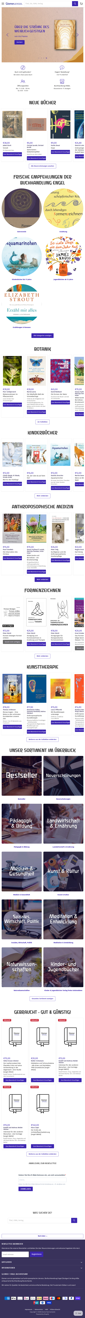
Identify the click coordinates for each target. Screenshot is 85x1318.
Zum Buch (19, 45)
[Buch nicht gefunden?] (22, 70)
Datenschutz (39, 1309)
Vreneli (5, 148)
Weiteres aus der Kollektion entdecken (42, 739)
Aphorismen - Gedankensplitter (33, 151)
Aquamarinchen (57, 478)
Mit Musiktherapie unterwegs (57, 713)
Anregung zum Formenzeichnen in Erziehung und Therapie (36, 638)
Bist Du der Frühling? (10, 480)
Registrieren (37, 1254)
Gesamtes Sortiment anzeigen (42, 999)
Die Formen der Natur (59, 394)
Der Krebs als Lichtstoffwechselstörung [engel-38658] (40, 1132)
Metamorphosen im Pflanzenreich (10, 395)
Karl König (79, 552)
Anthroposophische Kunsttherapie (34, 717)
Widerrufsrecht (55, 1309)
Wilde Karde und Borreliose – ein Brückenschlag (33, 557)
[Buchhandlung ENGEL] (62, 85)
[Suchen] (75, 3)
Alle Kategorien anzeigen (42, 335)
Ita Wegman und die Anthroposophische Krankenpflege (58, 554)
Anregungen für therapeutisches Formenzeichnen (57, 638)
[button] (8, 35)
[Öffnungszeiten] (22, 85)
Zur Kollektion (42, 422)
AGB (46, 1309)
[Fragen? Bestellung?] (62, 70)
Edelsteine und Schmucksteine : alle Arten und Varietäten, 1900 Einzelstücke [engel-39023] (42, 1066)
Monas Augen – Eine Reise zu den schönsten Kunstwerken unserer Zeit (12, 715)
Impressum (28, 1309)
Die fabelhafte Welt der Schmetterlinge (35, 395)
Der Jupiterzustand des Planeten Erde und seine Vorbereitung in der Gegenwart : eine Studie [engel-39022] (12, 1067)
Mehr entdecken (42, 496)
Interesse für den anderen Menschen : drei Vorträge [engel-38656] (13, 1134)
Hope (53, 148)
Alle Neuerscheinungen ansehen (42, 166)
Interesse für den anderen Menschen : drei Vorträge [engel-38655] (68, 1067)
